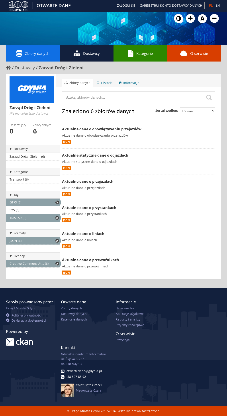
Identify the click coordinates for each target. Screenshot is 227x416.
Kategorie (144, 53)
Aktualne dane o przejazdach (88, 181)
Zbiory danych (37, 53)
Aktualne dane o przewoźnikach (90, 259)
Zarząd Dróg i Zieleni (61, 68)
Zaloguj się (126, 5)
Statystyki (123, 340)
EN (217, 5)
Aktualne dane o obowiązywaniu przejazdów (101, 129)
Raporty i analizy (128, 319)
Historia (106, 83)
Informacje (130, 83)
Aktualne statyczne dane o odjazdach (95, 155)
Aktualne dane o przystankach (89, 207)
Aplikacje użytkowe (130, 314)
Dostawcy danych (74, 314)
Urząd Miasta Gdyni (20, 308)
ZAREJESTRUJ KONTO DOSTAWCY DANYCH (171, 5)
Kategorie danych (74, 319)
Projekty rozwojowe (130, 325)
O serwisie (199, 53)
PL (211, 5)
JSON (66, 141)
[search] (209, 97)
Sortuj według (166, 110)
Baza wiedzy (125, 308)
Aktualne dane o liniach (83, 233)
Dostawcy (91, 53)
